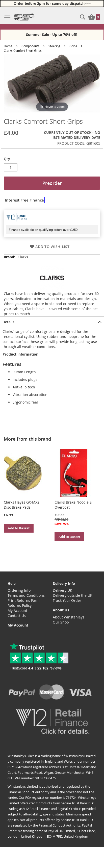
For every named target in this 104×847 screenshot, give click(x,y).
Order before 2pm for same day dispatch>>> (52, 3)
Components (30, 46)
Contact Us (17, 615)
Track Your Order (67, 600)
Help (12, 583)
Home (8, 46)
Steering (54, 46)
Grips (73, 46)
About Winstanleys (68, 617)
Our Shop (61, 622)
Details (8, 321)
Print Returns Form (24, 600)
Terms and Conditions (26, 595)
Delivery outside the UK (72, 595)
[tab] (52, 321)
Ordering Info (19, 590)
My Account (17, 610)
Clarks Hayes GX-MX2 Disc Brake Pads (21, 505)
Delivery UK (62, 590)
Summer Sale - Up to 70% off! (52, 34)
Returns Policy (20, 605)
